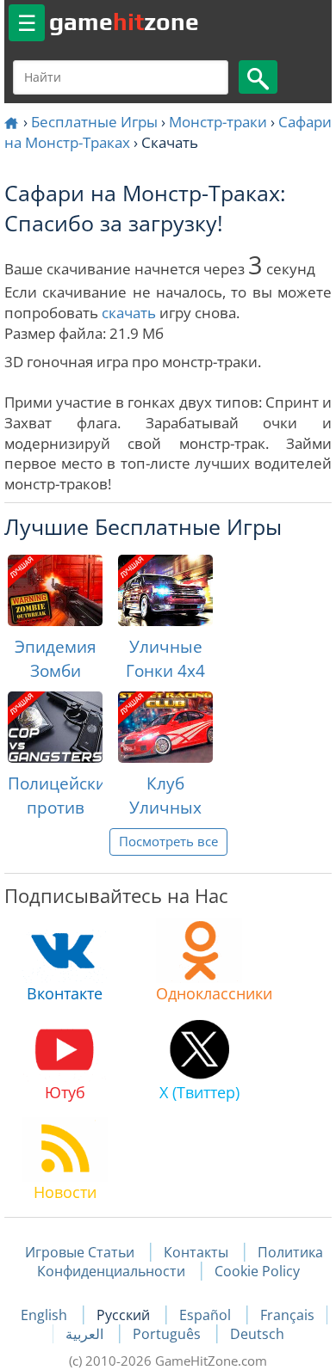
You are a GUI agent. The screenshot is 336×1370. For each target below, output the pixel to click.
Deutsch (257, 1333)
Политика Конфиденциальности (180, 1262)
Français (287, 1314)
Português (168, 1333)
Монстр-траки (218, 122)
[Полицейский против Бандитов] (55, 727)
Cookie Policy (257, 1271)
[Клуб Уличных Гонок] (165, 727)
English (46, 1314)
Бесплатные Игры (94, 122)
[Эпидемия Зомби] (55, 590)
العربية (86, 1333)
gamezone (124, 21)
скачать (129, 313)
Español (206, 1314)
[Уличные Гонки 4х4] (165, 590)
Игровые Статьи (79, 1252)
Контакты (196, 1252)
